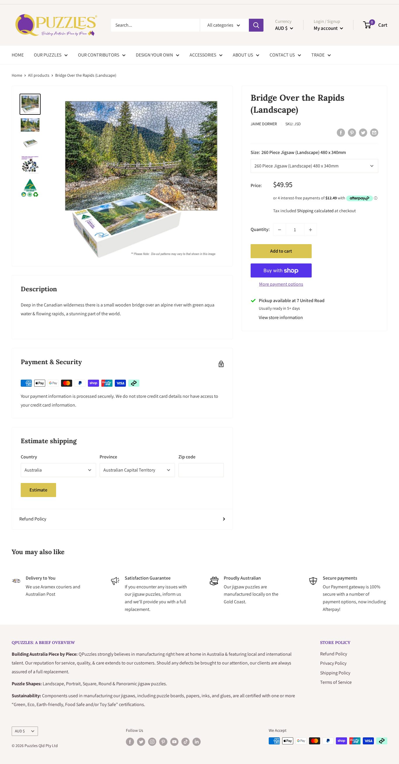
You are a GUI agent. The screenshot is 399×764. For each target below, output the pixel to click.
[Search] (256, 25)
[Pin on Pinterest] (352, 132)
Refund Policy (32, 519)
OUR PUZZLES (47, 55)
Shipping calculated (315, 211)
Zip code (186, 457)
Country (29, 457)
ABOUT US (243, 55)
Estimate (38, 490)
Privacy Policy (333, 663)
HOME (18, 55)
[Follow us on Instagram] (152, 741)
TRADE (318, 55)
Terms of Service (336, 682)
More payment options (281, 284)
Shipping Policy (335, 673)
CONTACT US (282, 55)
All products (38, 75)
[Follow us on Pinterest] (163, 741)
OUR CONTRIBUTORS (98, 55)
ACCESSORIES (203, 55)
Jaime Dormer (264, 123)
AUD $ (20, 731)
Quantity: (260, 230)
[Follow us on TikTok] (185, 741)
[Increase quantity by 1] (310, 230)
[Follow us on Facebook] (130, 741)
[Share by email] (374, 132)
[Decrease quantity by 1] (279, 230)
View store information (281, 318)
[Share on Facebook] (341, 132)
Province (108, 457)
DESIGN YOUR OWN (154, 55)
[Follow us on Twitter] (141, 741)
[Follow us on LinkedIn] (196, 741)
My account (326, 28)
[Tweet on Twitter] (363, 132)
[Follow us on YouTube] (174, 741)
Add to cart (281, 251)
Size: (298, 152)
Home (17, 75)
